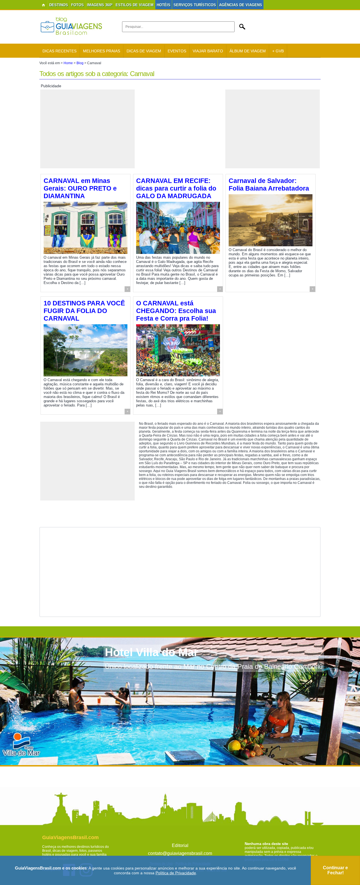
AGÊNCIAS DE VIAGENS (240, 5)
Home (68, 63)
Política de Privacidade (176, 873)
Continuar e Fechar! (335, 870)
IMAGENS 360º (99, 5)
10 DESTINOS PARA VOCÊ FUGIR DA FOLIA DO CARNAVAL (84, 311)
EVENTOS (177, 51)
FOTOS (77, 5)
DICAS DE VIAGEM (144, 51)
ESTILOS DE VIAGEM (135, 5)
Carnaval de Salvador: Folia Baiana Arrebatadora (269, 184)
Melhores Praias (101, 51)
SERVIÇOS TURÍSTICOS (195, 5)
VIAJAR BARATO (208, 51)
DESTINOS (58, 5)
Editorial (180, 845)
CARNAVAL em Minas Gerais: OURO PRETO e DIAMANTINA (80, 188)
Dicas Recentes (59, 51)
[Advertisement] (87, 129)
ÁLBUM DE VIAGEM (248, 51)
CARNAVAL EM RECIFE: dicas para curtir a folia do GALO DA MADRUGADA (176, 188)
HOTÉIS (163, 5)
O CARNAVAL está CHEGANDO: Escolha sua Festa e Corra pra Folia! (176, 311)
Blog (80, 63)
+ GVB (278, 51)
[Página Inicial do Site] (43, 5)
